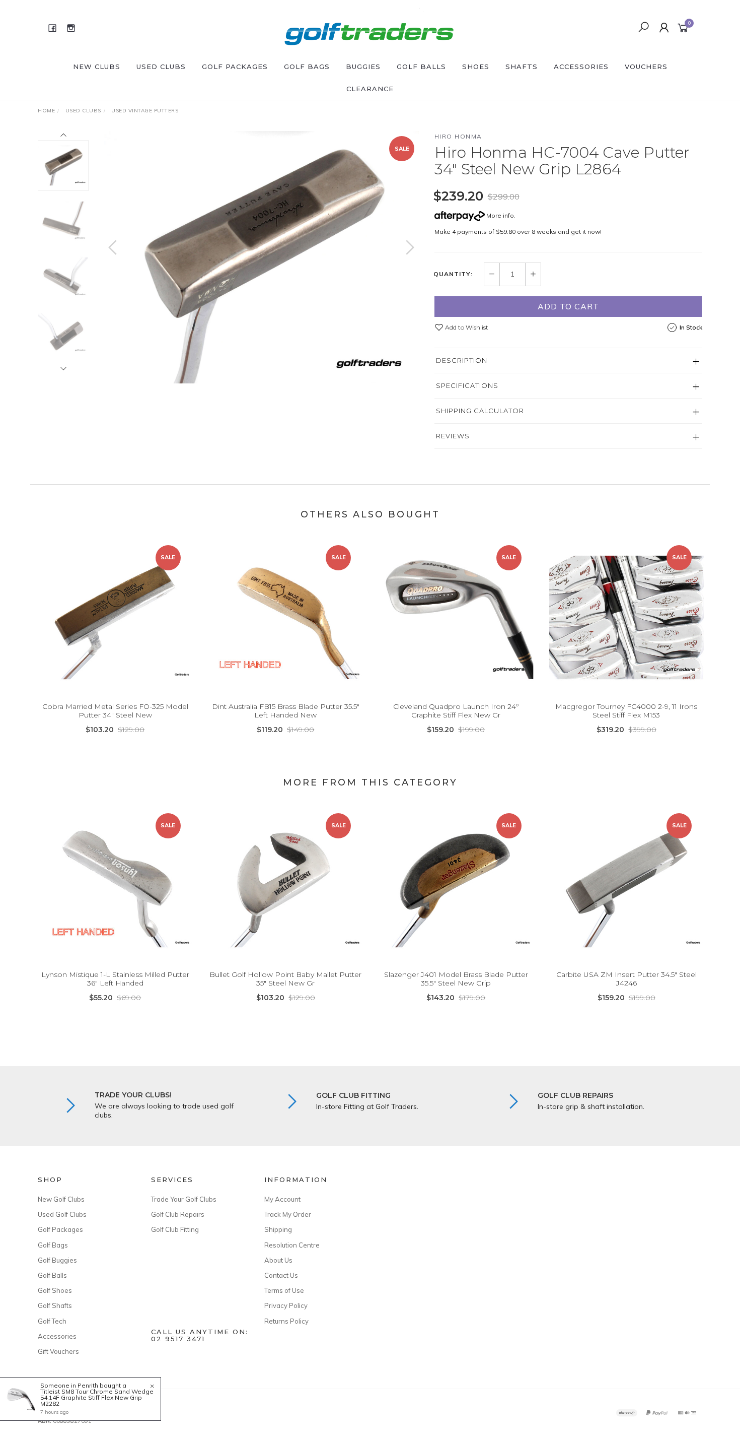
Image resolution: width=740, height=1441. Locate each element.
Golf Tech (52, 1321)
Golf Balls (421, 66)
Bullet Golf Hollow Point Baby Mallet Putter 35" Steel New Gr (285, 979)
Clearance (370, 89)
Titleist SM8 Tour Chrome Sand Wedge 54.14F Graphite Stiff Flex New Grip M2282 (97, 1397)
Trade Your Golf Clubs (183, 1199)
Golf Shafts (55, 1305)
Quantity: (453, 274)
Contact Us (281, 1275)
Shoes (475, 66)
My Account (282, 1199)
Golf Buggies (57, 1260)
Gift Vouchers (58, 1351)
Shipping (278, 1229)
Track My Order (287, 1214)
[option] (261, 257)
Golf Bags (307, 66)
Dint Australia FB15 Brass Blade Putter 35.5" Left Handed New (285, 710)
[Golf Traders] (369, 27)
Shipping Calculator (480, 411)
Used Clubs (161, 66)
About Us (278, 1260)
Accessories (581, 66)
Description (461, 360)
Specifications (467, 385)
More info (499, 215)
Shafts (521, 66)
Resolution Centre (292, 1245)
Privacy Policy (286, 1305)
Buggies (363, 66)
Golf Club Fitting (175, 1229)
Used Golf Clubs (62, 1214)
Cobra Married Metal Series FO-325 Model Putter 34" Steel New (115, 710)
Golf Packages (235, 66)
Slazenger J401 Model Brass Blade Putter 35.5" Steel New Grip (456, 979)
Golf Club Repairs (177, 1214)
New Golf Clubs (61, 1199)
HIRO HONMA (458, 136)
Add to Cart (568, 306)
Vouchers (646, 66)
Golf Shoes (55, 1290)
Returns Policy (286, 1321)
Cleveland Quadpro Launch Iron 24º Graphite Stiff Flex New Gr (456, 710)
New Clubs (96, 66)
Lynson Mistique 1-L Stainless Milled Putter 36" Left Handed (115, 979)
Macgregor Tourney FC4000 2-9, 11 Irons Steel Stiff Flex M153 (626, 710)
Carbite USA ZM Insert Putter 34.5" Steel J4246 (626, 979)
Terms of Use (284, 1290)
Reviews (453, 436)
